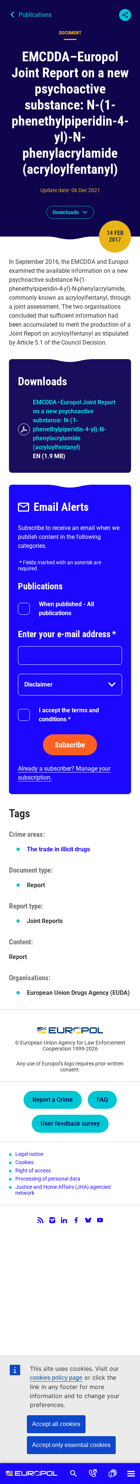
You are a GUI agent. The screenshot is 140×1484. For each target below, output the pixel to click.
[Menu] (131, 1473)
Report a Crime (52, 1099)
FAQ (102, 1099)
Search (73, 1473)
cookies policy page (56, 1378)
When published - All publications (66, 609)
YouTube (100, 1220)
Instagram (52, 1220)
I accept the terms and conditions (69, 715)
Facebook (76, 1220)
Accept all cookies (56, 1424)
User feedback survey (70, 1123)
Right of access (33, 1170)
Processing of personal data (47, 1179)
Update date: (55, 190)
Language (112, 1473)
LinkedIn (64, 1220)
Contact (93, 1473)
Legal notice (29, 1154)
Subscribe (70, 744)
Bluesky (88, 1220)
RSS (40, 1220)
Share (125, 15)
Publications (35, 14)
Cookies (24, 1162)
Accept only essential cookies (71, 1445)
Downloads (66, 212)
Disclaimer (38, 684)
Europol (32, 1473)
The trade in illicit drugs (58, 849)
